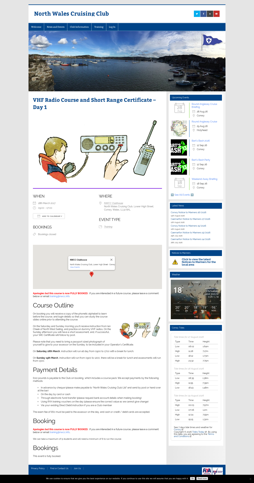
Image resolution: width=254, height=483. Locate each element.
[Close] (111, 259)
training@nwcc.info (60, 296)
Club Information (79, 26)
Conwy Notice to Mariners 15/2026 (188, 225)
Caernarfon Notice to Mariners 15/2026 (190, 232)
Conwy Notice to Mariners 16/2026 (188, 212)
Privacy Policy (38, 469)
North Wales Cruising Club (71, 13)
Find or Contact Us (59, 469)
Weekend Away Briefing (204, 179)
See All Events (182, 194)
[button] (91, 274)
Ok (192, 478)
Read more (202, 478)
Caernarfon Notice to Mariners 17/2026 (190, 219)
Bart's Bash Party (201, 159)
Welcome (36, 26)
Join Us (77, 469)
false (196, 317)
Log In (112, 26)
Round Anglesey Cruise (204, 121)
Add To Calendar (51, 216)
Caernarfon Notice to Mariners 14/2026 (190, 239)
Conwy (177, 429)
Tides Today (198, 432)
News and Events (56, 26)
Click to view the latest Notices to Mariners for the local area (199, 262)
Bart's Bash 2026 (201, 140)
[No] (250, 478)
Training (98, 26)
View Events (75, 267)
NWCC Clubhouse (113, 203)
